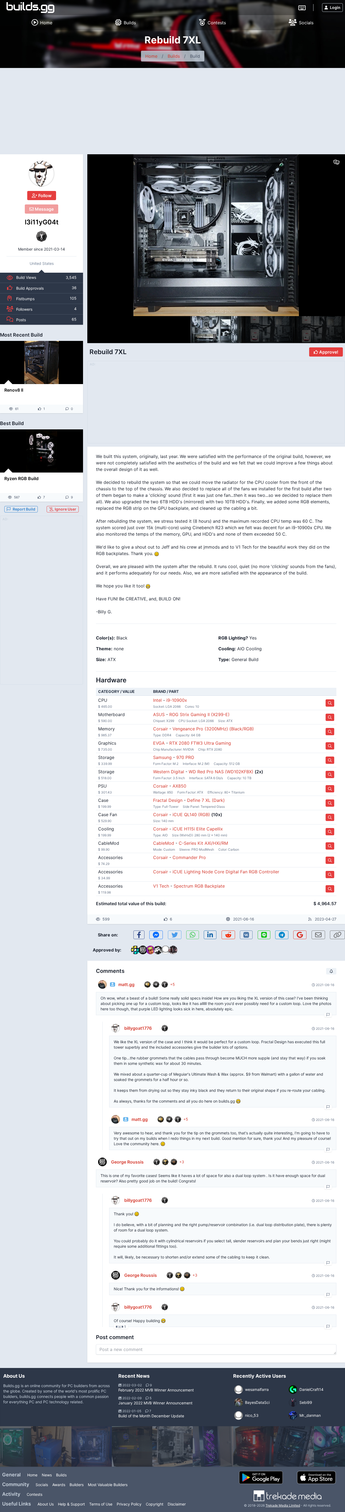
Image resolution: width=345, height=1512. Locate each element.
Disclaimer (177, 1504)
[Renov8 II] (41, 362)
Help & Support (71, 1504)
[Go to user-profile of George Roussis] (102, 1162)
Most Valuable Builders (107, 1484)
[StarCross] (294, 1446)
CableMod (163, 843)
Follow (44, 195)
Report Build (24, 509)
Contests (34, 1494)
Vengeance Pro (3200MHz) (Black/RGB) (213, 728)
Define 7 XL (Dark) (206, 800)
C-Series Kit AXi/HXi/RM (203, 843)
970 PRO (185, 757)
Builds (174, 56)
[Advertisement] (172, 108)
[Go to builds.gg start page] (30, 7)
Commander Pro (189, 857)
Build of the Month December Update (151, 1416)
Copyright (154, 1504)
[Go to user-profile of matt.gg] (102, 984)
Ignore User (65, 509)
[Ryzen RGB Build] (41, 451)
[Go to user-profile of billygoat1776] (115, 1028)
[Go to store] (330, 703)
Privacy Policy (129, 1504)
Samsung (162, 757)
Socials (42, 1484)
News (47, 1475)
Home (151, 56)
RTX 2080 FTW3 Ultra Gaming (200, 743)
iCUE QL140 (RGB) (191, 814)
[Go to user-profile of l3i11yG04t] (41, 174)
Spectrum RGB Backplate (199, 886)
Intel (157, 700)
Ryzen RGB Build (21, 478)
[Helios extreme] (172, 1446)
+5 (172, 984)
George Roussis (127, 1162)
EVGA (159, 743)
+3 (181, 1161)
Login (335, 7)
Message (44, 209)
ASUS (159, 714)
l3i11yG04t (41, 222)
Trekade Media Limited (282, 1505)
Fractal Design (167, 800)
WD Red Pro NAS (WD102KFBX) (221, 771)
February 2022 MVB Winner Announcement (156, 1390)
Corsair (160, 728)
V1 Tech (161, 886)
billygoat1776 (138, 1028)
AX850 (179, 786)
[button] (329, 235)
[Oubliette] (213, 1446)
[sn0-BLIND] (132, 1446)
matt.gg (126, 984)
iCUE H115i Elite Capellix (197, 829)
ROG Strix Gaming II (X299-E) (199, 714)
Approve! (328, 352)
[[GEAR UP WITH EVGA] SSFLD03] (253, 1446)
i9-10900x (176, 700)
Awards (58, 1484)
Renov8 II (13, 390)
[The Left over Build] (91, 1446)
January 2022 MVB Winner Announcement (155, 1403)
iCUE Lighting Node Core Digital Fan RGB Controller (225, 871)
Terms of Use (100, 1504)
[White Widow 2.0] (51, 1446)
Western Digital (168, 771)
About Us (45, 1504)
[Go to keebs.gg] (302, 7)
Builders (77, 1484)
